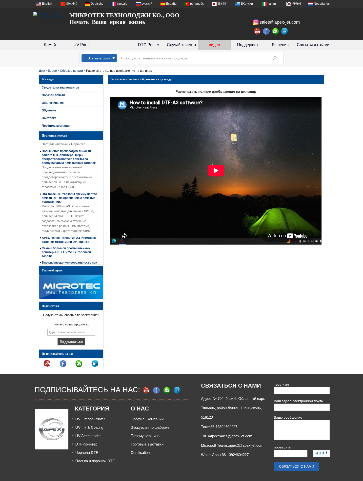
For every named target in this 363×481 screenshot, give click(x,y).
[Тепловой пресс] (71, 298)
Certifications (141, 452)
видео (214, 45)
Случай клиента (181, 45)
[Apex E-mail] (276, 31)
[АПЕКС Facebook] (266, 31)
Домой (50, 45)
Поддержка (247, 45)
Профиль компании (56, 125)
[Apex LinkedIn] (285, 31)
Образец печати (71, 70)
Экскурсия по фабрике (150, 427)
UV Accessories (88, 436)
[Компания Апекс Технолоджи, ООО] (48, 15)
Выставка (49, 118)
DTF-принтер (86, 444)
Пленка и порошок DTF (95, 461)
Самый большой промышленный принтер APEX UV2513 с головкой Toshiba (66, 248)
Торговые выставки (147, 444)
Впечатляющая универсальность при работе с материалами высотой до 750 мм (69, 262)
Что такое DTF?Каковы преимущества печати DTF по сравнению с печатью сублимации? (69, 194)
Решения (280, 45)
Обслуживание (53, 103)
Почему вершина (145, 436)
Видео (52, 70)
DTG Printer (148, 45)
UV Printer (83, 45)
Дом (42, 70)
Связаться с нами (313, 45)
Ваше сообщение (288, 417)
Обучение (49, 110)
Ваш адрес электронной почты (298, 401)
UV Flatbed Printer (90, 419)
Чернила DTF (86, 452)
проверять (282, 447)
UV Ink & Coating (89, 427)
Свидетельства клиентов (60, 87)
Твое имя (281, 384)
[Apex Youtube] (257, 31)
